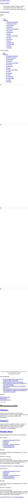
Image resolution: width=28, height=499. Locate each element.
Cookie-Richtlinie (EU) (9, 447)
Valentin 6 (4, 410)
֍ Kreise (9, 34)
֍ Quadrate (9, 39)
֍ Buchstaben (10, 25)
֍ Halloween (10, 32)
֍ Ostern (9, 37)
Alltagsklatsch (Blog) (5, 400)
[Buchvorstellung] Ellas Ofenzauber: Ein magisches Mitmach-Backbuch (13, 380)
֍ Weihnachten (10, 44)
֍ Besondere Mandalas (12, 22)
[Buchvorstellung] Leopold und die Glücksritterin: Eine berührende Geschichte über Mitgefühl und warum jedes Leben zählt (15, 390)
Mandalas (5, 54)
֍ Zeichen (9, 47)
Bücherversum (3, 398)
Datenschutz (6, 441)
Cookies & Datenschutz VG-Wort (11, 440)
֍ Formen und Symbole (13, 29)
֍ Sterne (9, 40)
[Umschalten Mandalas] (27, 20)
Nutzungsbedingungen (8, 445)
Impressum (5, 443)
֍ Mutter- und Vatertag (12, 35)
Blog (4, 19)
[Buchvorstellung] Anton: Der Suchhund (13, 382)
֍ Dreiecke (9, 27)
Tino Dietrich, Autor (5, 397)
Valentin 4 (4, 421)
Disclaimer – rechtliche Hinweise (11, 444)
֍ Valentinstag (10, 42)
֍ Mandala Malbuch (12, 23)
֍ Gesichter (10, 30)
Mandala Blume (6, 432)
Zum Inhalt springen (5, 0)
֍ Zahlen (9, 46)
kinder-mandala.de (19, 466)
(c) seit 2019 (3, 466)
